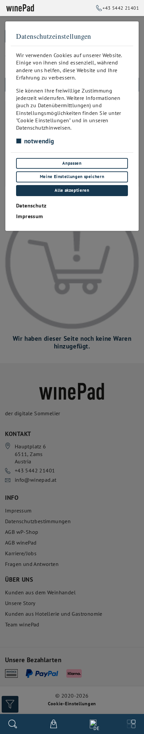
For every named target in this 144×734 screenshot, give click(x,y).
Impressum (29, 216)
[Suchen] (12, 724)
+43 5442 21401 (120, 8)
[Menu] (131, 724)
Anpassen (71, 163)
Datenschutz (31, 205)
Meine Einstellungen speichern (72, 176)
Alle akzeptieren (72, 190)
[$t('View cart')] (54, 724)
